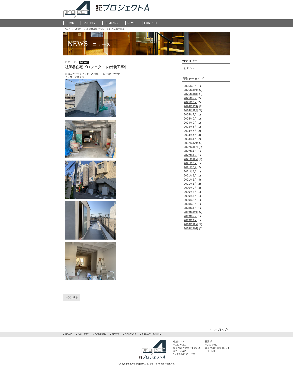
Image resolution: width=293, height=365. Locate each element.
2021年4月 (190, 171)
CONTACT (150, 23)
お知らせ (189, 68)
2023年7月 (190, 130)
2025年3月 (190, 102)
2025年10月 (191, 94)
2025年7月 (190, 98)
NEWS (131, 23)
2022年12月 (191, 143)
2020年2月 (190, 204)
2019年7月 (190, 216)
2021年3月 (190, 175)
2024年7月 (190, 114)
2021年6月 (190, 163)
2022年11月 (191, 147)
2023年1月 (190, 138)
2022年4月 (190, 151)
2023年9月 (190, 122)
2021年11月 (191, 159)
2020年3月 (190, 200)
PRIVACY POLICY (151, 334)
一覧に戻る (72, 297)
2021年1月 (190, 183)
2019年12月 (191, 212)
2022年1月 (190, 155)
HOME (70, 23)
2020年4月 (190, 195)
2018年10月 (191, 228)
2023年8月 (190, 126)
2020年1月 (190, 208)
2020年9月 (190, 187)
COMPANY (111, 23)
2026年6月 (190, 86)
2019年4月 (190, 220)
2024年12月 (191, 106)
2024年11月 (191, 110)
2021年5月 (190, 167)
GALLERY (89, 23)
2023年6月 (190, 134)
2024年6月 (190, 118)
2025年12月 (191, 90)
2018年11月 (191, 224)
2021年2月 (190, 179)
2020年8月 (190, 191)
